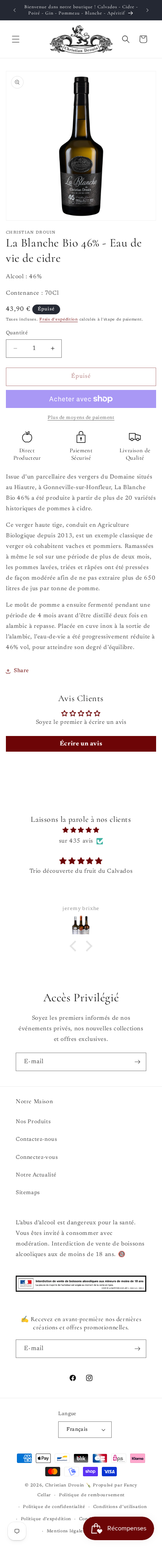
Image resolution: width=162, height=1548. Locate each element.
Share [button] (21, 671)
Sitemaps (28, 1193)
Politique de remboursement (92, 1495)
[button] (15, 39)
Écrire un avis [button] (81, 744)
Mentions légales (66, 1531)
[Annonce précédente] (14, 10)
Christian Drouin (64, 1485)
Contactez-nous (36, 1139)
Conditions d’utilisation (120, 1507)
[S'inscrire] (137, 1062)
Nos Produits (33, 1122)
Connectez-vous (37, 1157)
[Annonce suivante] (147, 10)
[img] (81, 830)
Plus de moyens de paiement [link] (81, 417)
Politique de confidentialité (54, 1507)
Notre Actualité (36, 1175)
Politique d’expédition (46, 1519)
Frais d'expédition (58, 320)
